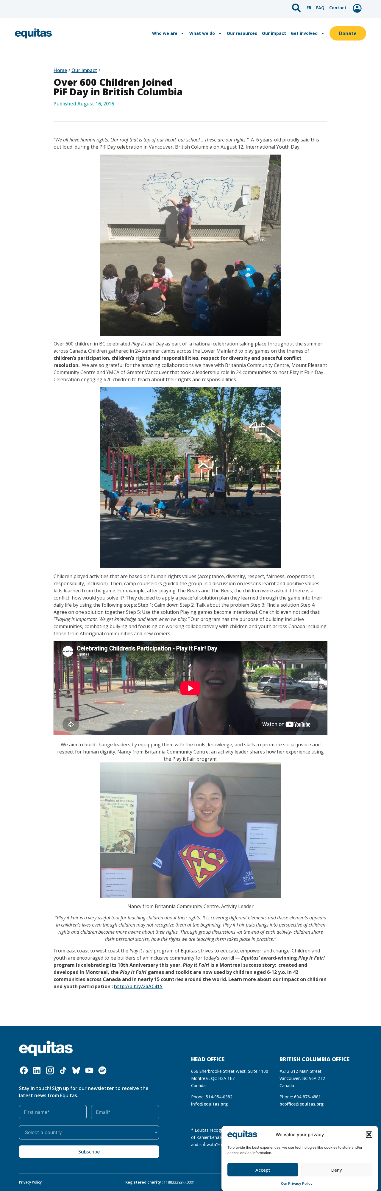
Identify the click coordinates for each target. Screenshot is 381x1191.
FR (309, 7)
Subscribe (89, 1151)
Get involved (304, 33)
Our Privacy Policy (297, 1183)
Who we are (164, 33)
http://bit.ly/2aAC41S (138, 986)
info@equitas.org (209, 1104)
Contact (337, 7)
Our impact (274, 33)
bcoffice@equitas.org (301, 1104)
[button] (369, 1134)
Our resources (242, 33)
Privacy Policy (30, 1182)
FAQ (320, 7)
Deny (336, 1170)
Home (60, 70)
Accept (262, 1170)
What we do (202, 33)
